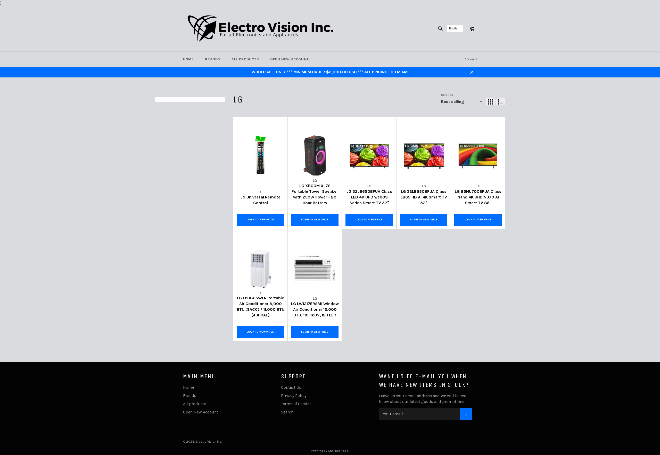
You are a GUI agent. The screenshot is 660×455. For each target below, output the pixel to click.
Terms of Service (296, 403)
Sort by (447, 95)
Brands (212, 59)
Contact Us (291, 387)
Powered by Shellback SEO (330, 451)
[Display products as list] (500, 101)
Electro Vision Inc (208, 441)
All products (245, 59)
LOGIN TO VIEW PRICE (260, 219)
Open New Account (289, 59)
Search (287, 412)
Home (188, 59)
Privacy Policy (293, 395)
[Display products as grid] (490, 101)
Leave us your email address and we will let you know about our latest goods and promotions (423, 398)
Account (471, 59)
